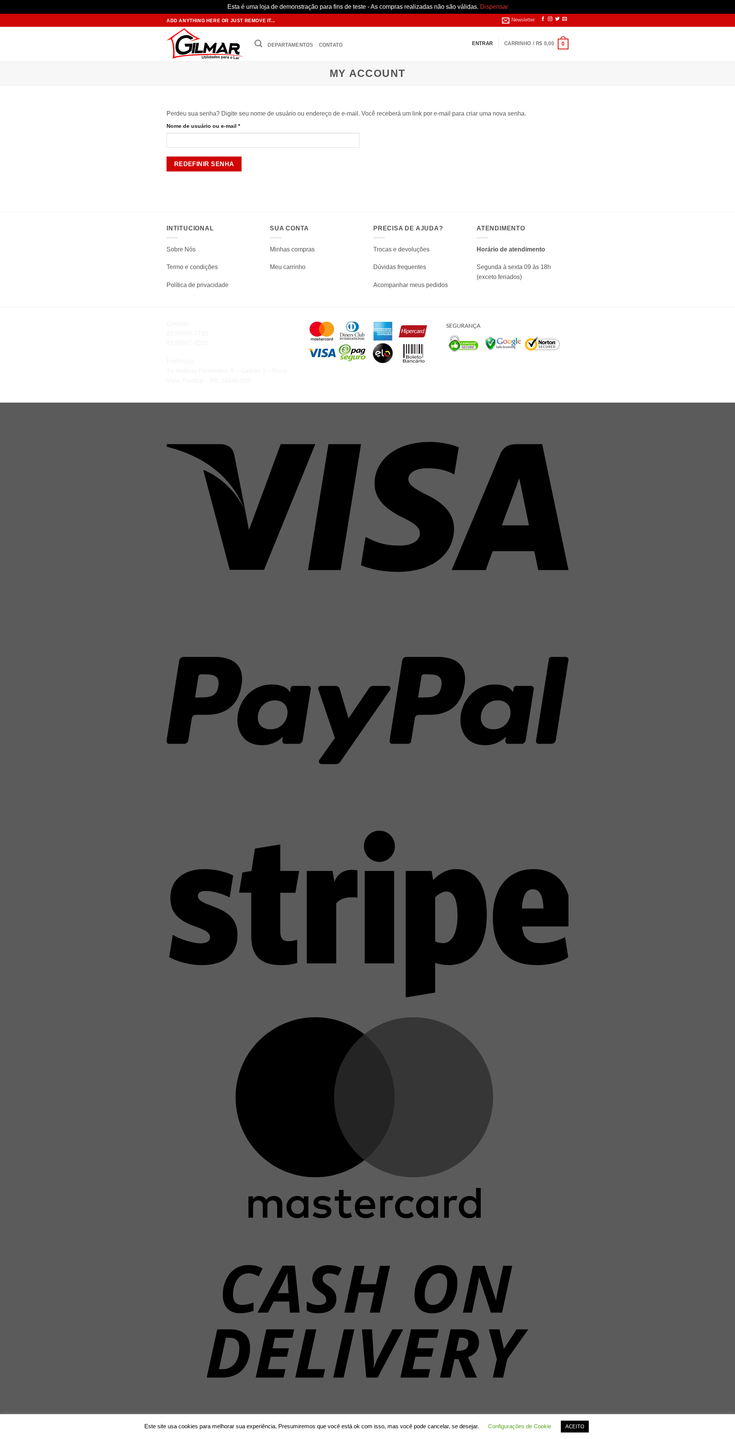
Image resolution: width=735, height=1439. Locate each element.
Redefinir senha (204, 164)
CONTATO (331, 45)
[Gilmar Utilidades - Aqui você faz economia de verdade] (205, 43)
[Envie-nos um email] (564, 19)
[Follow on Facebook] (543, 19)
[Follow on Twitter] (557, 19)
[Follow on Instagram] (550, 19)
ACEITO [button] (574, 1426)
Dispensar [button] (494, 6)
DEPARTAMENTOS (290, 45)
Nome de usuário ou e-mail (218, 125)
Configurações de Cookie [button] (519, 1426)
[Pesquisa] (258, 43)
